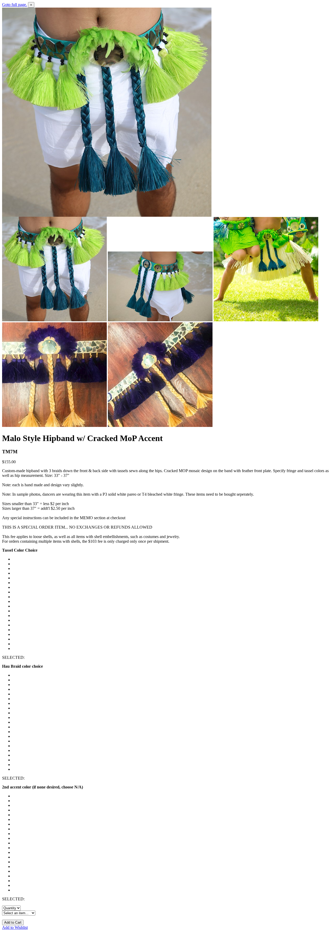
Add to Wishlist (15, 927)
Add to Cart (12, 922)
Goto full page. (14, 4)
